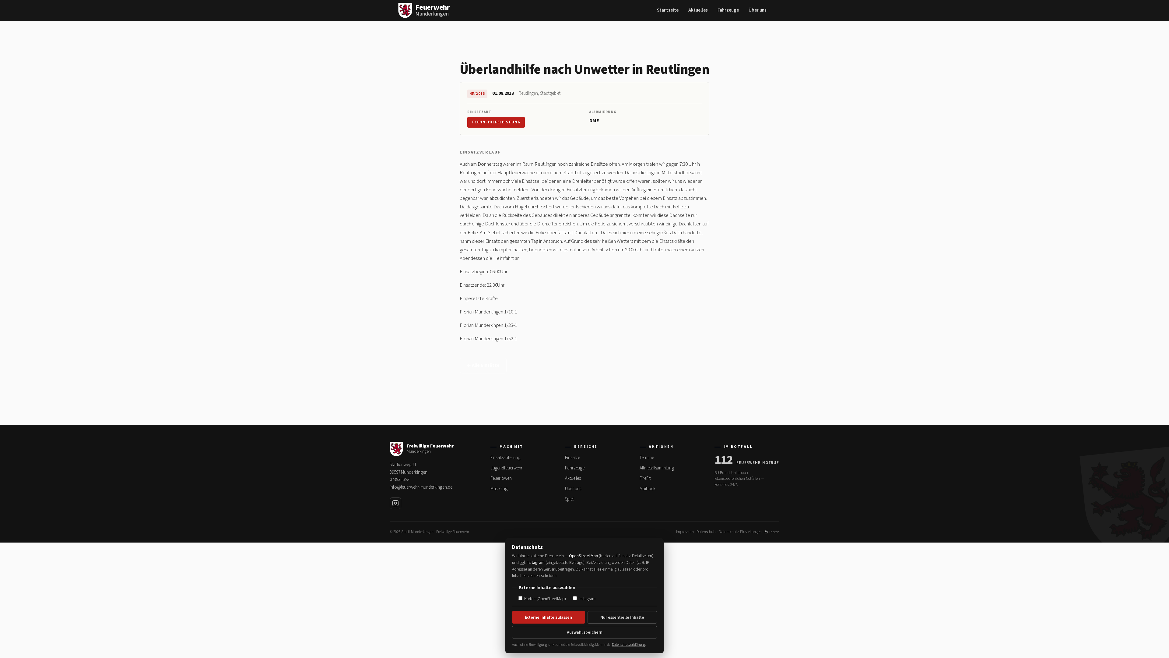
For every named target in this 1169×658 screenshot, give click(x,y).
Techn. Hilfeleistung (496, 122)
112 (723, 460)
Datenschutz (706, 532)
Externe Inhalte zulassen (548, 617)
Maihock (647, 489)
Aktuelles (698, 10)
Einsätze (572, 458)
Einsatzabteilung (505, 458)
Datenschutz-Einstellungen (740, 532)
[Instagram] (395, 503)
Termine (647, 458)
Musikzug (498, 489)
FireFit (645, 478)
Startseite (668, 10)
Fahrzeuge (728, 10)
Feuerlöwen (501, 478)
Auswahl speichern (584, 632)
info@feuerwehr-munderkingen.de (421, 487)
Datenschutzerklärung (628, 644)
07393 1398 (399, 479)
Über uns (758, 10)
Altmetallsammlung (657, 468)
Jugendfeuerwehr (506, 468)
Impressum (685, 532)
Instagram (586, 599)
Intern (774, 532)
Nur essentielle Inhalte (622, 617)
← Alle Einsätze (483, 365)
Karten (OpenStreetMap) (544, 599)
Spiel (569, 499)
